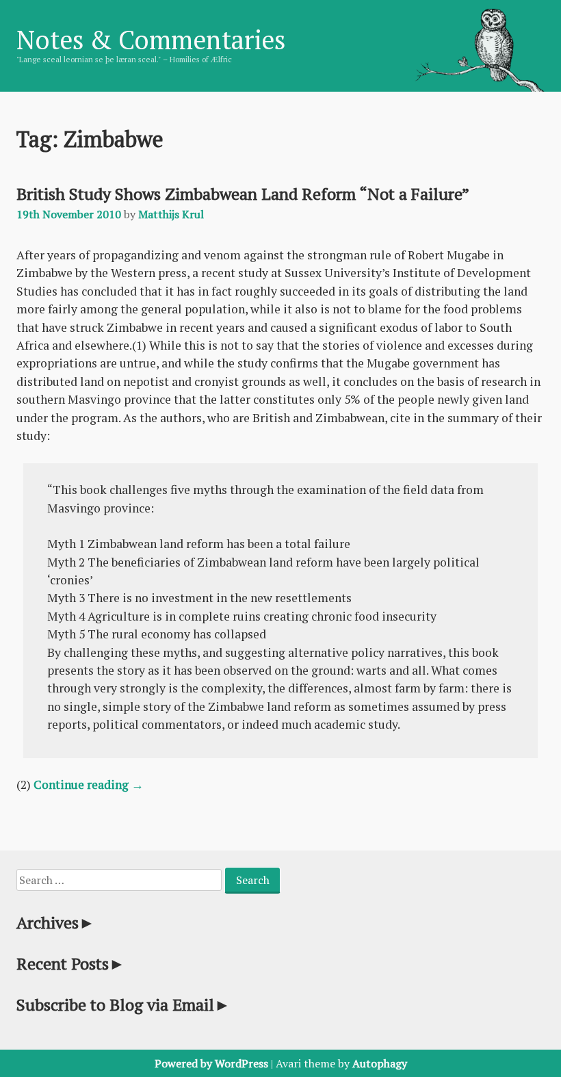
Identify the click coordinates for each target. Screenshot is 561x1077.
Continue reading (89, 784)
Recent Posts (70, 963)
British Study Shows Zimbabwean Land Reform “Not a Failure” (242, 194)
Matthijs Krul (171, 214)
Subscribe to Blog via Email (123, 1004)
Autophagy (379, 1063)
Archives (55, 922)
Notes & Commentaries (150, 40)
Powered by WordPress (211, 1063)
